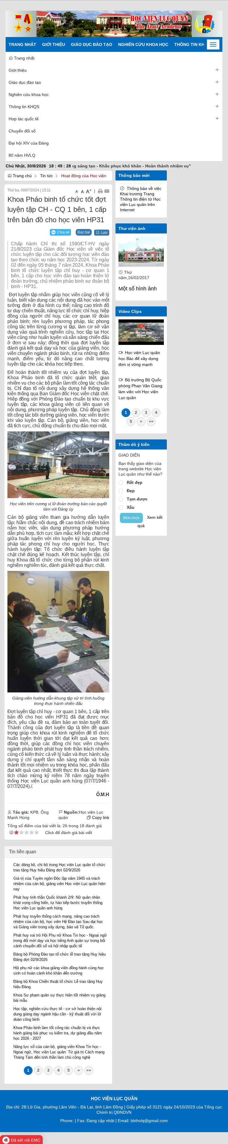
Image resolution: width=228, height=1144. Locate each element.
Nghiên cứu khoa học (143, 44)
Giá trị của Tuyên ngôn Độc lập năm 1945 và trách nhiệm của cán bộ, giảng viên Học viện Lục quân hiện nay (59, 883)
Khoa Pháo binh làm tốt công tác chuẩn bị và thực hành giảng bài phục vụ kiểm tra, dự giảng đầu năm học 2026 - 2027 (57, 1033)
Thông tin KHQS (192, 44)
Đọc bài (83, 232)
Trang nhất (22, 44)
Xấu (130, 507)
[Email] (106, 190)
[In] (100, 190)
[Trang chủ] (114, 23)
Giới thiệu (53, 44)
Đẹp (131, 490)
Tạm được (137, 499)
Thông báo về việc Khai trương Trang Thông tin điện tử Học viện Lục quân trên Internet (141, 199)
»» (88, 1070)
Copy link (100, 817)
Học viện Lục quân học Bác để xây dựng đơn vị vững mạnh (139, 358)
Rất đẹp (134, 482)
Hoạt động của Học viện (83, 175)
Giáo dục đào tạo (91, 44)
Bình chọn (131, 518)
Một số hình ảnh (137, 289)
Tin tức (46, 175)
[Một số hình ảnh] (141, 251)
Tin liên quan (22, 851)
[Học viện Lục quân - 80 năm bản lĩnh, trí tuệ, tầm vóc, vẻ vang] (141, 331)
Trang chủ (22, 175)
